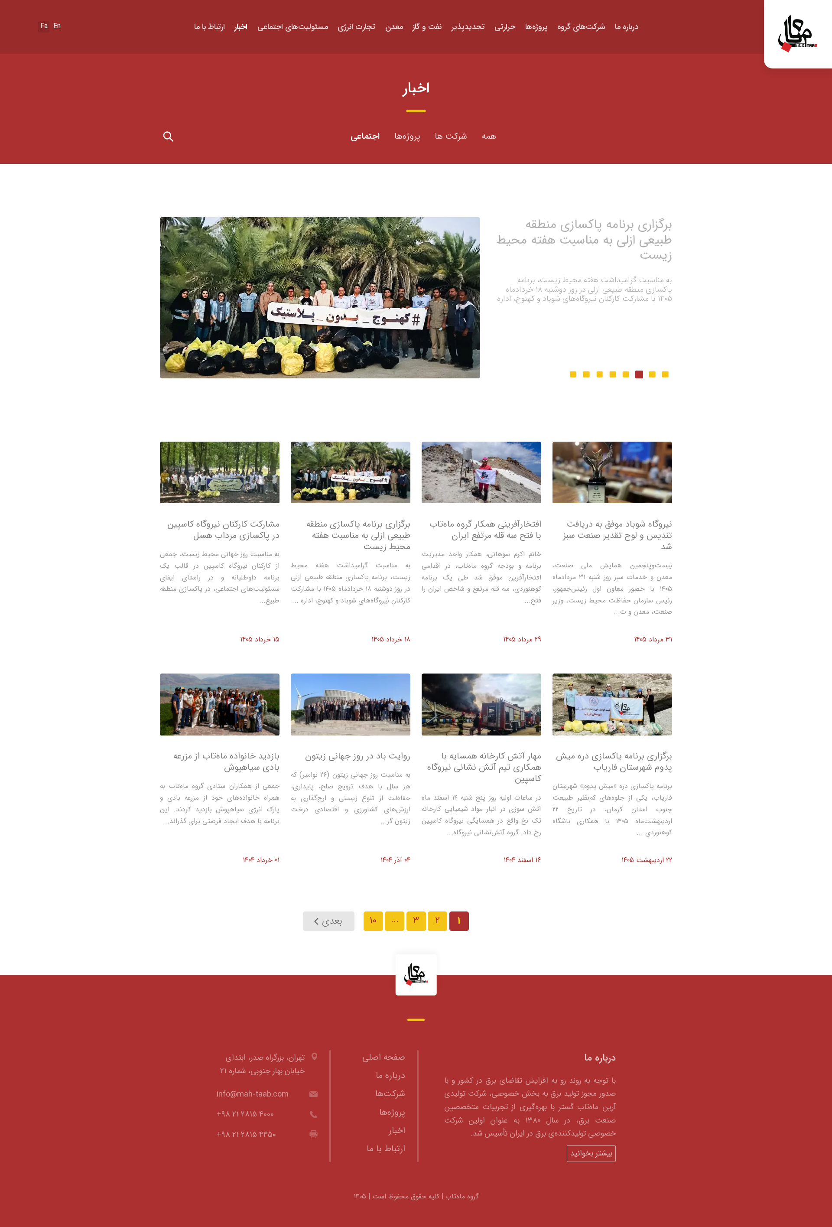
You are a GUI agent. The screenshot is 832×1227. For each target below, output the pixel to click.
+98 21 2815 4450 (246, 1135)
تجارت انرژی (356, 27)
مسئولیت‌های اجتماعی (292, 27)
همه (489, 136)
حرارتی (504, 27)
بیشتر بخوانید (646, 326)
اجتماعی (365, 136)
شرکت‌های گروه (581, 27)
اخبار (240, 27)
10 (373, 920)
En (57, 26)
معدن (394, 27)
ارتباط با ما (209, 27)
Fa (44, 26)
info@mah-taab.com (253, 1094)
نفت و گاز (427, 27)
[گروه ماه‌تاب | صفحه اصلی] (416, 975)
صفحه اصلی (383, 1057)
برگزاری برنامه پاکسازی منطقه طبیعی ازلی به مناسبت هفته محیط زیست (584, 240)
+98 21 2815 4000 (245, 1114)
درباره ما (626, 27)
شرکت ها (451, 136)
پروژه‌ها (536, 27)
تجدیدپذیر (468, 27)
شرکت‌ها (390, 1094)
